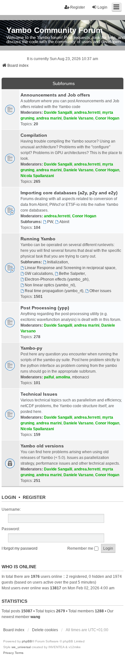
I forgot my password (20, 548)
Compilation (34, 135)
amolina (63, 377)
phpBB (27, 641)
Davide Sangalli (58, 112)
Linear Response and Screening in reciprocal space (70, 268)
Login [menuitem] (102, 7)
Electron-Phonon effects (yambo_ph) (56, 279)
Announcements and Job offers (55, 94)
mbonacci (80, 377)
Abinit (64, 222)
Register (34, 497)
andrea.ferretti (87, 112)
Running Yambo (38, 238)
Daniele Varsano (78, 118)
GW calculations (39, 273)
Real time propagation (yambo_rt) (54, 291)
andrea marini (49, 118)
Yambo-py (31, 348)
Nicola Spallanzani (37, 176)
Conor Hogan (107, 118)
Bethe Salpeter (72, 273)
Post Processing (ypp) (45, 307)
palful (49, 377)
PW (50, 222)
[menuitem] (8, 653)
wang (35, 617)
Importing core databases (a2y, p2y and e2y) (69, 192)
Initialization (57, 262)
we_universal (21, 647)
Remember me (80, 548)
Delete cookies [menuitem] (45, 630)
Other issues (100, 291)
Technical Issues (39, 394)
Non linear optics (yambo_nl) (50, 285)
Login (9, 497)
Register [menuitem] (77, 7)
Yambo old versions (42, 445)
